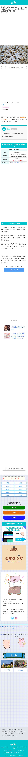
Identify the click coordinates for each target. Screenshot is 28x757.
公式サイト (13, 269)
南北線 (14, 507)
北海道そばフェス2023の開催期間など (13, 133)
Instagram (6, 107)
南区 (7, 489)
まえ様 (2, 634)
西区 (20, 486)
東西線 (14, 512)
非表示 (14, 129)
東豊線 (14, 517)
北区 (20, 483)
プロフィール (12, 750)
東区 (7, 486)
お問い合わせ (20, 750)
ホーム (6, 750)
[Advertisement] (14, 30)
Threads (5, 109)
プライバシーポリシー (19, 752)
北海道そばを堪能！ (9, 136)
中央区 (7, 483)
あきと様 (17, 634)
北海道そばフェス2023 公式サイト (17, 162)
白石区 (20, 489)
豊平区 (20, 492)
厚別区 (7, 492)
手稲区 (20, 495)
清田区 (7, 495)
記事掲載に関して (7, 752)
